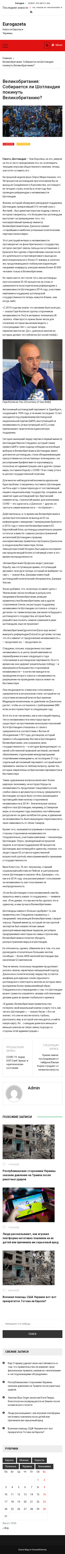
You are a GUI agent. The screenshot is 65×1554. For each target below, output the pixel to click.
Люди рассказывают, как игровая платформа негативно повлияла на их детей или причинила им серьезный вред (31, 1238)
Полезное (24, 144)
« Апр (6, 1528)
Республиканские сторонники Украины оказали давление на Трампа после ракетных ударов (29, 1175)
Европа (9, 1460)
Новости (39, 1460)
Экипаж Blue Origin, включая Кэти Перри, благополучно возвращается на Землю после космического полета (34, 1401)
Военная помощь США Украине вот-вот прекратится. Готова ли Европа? (30, 1430)
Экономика (44, 1466)
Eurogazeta (13, 24)
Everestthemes (39, 1549)
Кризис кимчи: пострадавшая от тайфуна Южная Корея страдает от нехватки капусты (48, 1062)
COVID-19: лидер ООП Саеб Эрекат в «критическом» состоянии (17, 1062)
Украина (27, 1466)
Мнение (9, 144)
